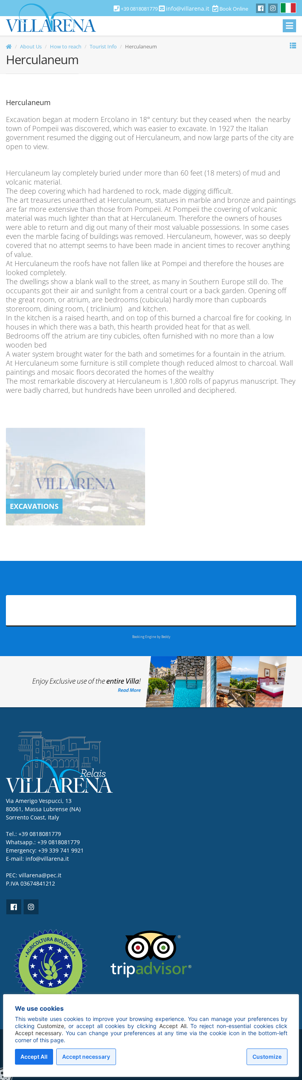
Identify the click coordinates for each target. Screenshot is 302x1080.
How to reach (65, 46)
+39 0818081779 (58, 842)
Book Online (233, 8)
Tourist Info (103, 46)
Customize (267, 1056)
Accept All (34, 1056)
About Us (31, 46)
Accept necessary (86, 1056)
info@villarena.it (187, 8)
